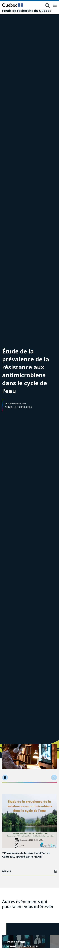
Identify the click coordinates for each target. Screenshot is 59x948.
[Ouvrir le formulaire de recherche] (47, 5)
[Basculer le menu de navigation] (55, 5)
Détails (6, 871)
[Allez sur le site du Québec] (12, 5)
